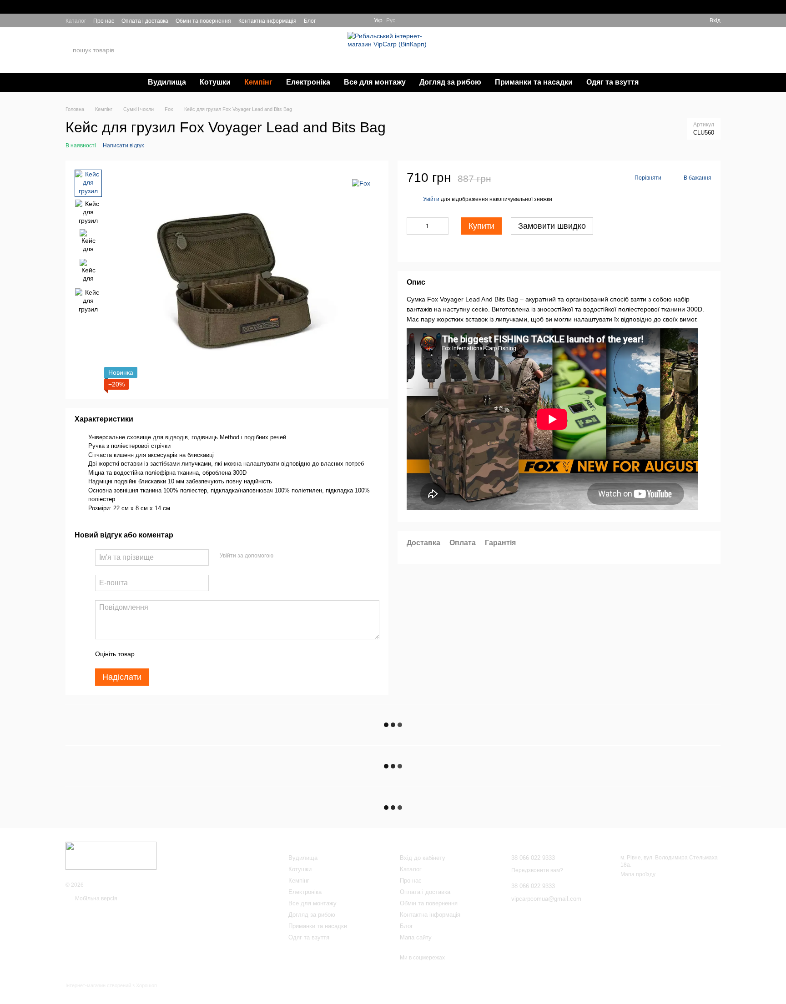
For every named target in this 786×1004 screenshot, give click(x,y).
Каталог (76, 21)
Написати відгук (123, 145)
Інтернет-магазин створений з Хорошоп (111, 985)
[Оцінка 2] (164, 653)
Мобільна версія (95, 898)
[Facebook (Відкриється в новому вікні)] (350, 20)
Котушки (215, 82)
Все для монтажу (375, 82)
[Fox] (361, 183)
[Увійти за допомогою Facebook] (283, 556)
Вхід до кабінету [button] (422, 857)
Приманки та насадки (534, 82)
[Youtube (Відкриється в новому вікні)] (361, 20)
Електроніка (308, 82)
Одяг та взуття (612, 82)
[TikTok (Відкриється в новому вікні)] (339, 20)
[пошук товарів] (151, 50)
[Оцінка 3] (178, 653)
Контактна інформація (267, 21)
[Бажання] (669, 20)
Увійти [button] (431, 199)
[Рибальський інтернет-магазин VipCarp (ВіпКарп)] (111, 855)
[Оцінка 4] (193, 653)
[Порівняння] (686, 20)
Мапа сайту (416, 937)
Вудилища (167, 82)
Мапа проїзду (637, 874)
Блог (310, 21)
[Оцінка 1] (149, 653)
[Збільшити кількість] (441, 226)
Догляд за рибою (450, 82)
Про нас (103, 21)
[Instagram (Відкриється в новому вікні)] (328, 20)
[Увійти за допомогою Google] (297, 556)
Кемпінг (258, 82)
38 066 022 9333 (622, 45)
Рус (390, 20)
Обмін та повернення (203, 21)
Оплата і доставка (144, 21)
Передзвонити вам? (621, 56)
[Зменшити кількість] (413, 226)
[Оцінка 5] (208, 653)
